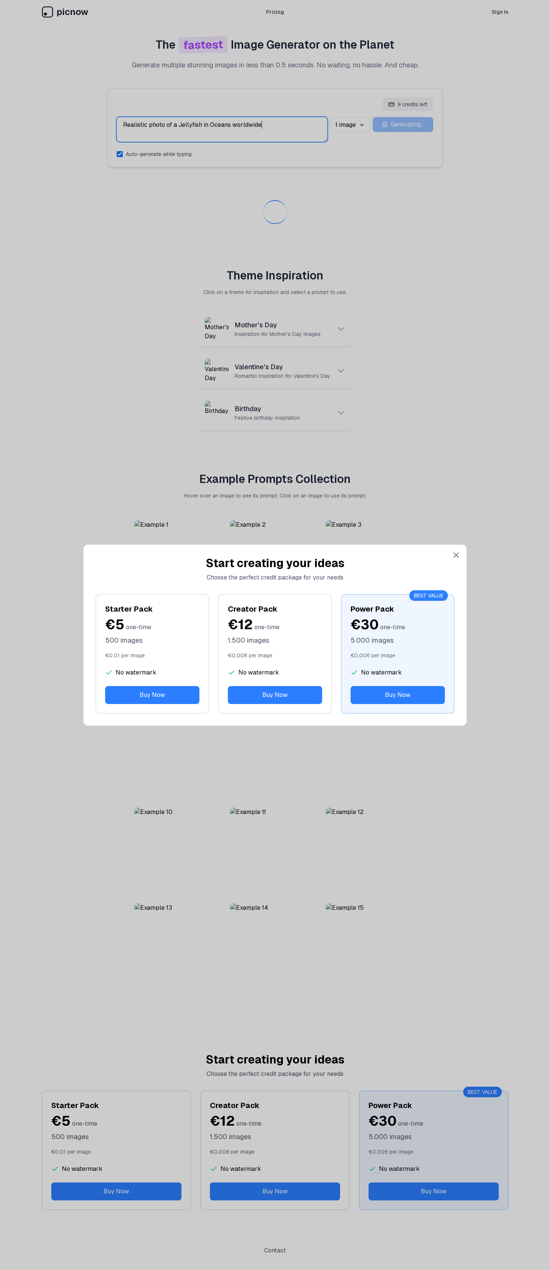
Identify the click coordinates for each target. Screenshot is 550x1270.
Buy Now (152, 695)
